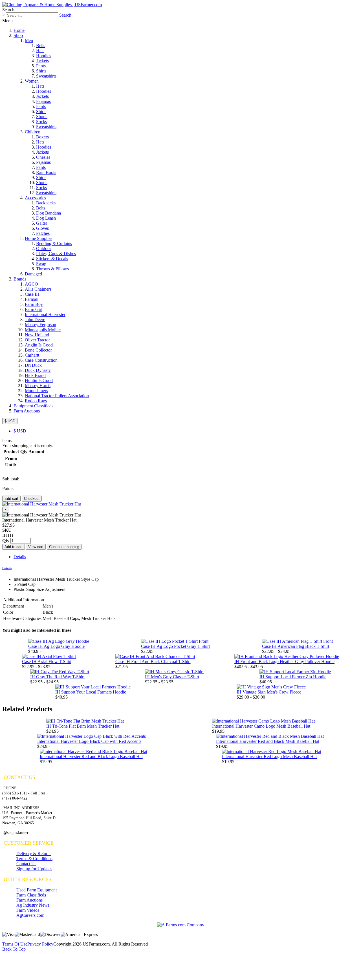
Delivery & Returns (33, 853)
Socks (41, 121)
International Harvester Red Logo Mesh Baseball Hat (269, 756)
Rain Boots (46, 172)
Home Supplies (38, 238)
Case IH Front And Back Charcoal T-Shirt (153, 661)
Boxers (42, 136)
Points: (8, 488)
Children (32, 131)
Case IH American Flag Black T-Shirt (295, 646)
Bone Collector (38, 350)
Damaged (33, 273)
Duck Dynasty (38, 370)
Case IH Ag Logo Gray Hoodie (56, 646)
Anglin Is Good (39, 345)
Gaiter (41, 223)
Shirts (41, 71)
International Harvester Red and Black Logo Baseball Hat (91, 756)
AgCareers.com (30, 915)
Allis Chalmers (38, 289)
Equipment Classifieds (33, 405)
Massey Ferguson (40, 324)
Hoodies (43, 55)
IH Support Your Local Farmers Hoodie (90, 692)
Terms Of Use (14, 944)
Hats (40, 50)
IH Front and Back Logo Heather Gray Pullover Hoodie (284, 661)
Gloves (42, 228)
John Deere (35, 319)
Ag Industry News (32, 905)
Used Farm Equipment (36, 889)
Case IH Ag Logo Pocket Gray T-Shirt (175, 646)
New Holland (37, 334)
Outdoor (43, 248)
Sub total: (10, 478)
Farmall (31, 299)
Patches (43, 233)
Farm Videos (27, 910)
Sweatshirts (46, 76)
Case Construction (41, 360)
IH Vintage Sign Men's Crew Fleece (269, 692)
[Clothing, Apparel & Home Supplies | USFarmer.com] (52, 4)
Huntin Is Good (39, 380)
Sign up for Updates (34, 868)
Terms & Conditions (34, 858)
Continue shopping (64, 547)
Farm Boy (34, 304)
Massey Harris (37, 385)
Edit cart (11, 498)
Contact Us (26, 863)
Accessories (35, 197)
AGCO (31, 284)
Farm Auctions (27, 410)
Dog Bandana (48, 213)
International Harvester (45, 314)
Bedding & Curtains (54, 243)
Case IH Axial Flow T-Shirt (46, 661)
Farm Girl (33, 309)
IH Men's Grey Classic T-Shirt (172, 676)
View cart (35, 547)
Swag (41, 263)
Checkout (31, 498)
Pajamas (43, 101)
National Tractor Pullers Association (57, 395)
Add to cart (14, 547)
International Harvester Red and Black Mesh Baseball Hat (267, 741)
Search (65, 15)
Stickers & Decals (52, 258)
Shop (18, 35)
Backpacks (46, 202)
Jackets (42, 60)
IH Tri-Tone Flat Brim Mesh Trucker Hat (82, 726)
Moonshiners (36, 390)
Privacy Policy (40, 944)
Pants (41, 65)
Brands (20, 279)
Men (29, 40)
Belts (40, 45)
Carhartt (32, 355)
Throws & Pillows (52, 268)
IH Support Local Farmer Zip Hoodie (292, 676)
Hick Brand (35, 375)
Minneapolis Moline (43, 329)
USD (20, 431)
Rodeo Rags (36, 400)
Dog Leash (46, 218)
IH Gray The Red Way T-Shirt (57, 676)
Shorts (41, 116)
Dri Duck (33, 365)
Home (19, 30)
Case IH (32, 294)
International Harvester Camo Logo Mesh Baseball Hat (261, 726)
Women (32, 81)
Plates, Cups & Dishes (56, 253)
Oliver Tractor (37, 339)
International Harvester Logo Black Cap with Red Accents (89, 741)
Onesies (43, 157)
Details (20, 556)
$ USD (10, 421)
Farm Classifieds (31, 895)
